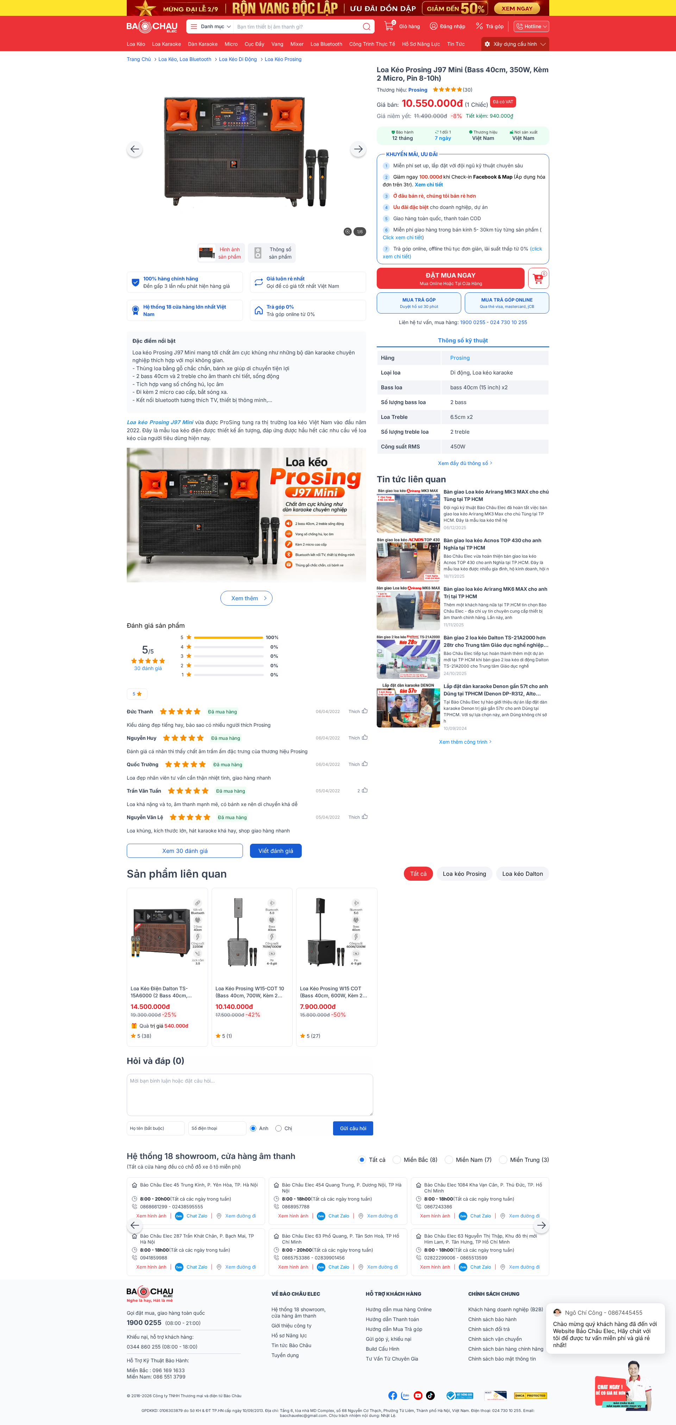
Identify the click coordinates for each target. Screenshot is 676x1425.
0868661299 (153, 1206)
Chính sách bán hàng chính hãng (506, 1349)
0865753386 (296, 1257)
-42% (253, 1014)
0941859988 (153, 1257)
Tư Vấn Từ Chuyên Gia (393, 1359)
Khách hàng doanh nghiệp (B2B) (505, 1309)
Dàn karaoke (203, 44)
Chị (288, 1128)
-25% (169, 1014)
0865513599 (473, 1257)
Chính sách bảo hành (492, 1319)
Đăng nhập (452, 26)
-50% (338, 1014)
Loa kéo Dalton (522, 873)
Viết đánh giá (275, 850)
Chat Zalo (191, 1216)
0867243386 (438, 1206)
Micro (231, 44)
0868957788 (295, 1206)
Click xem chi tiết (402, 237)
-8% (456, 115)
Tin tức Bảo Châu (291, 1345)
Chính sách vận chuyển (495, 1339)
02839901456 (330, 1257)
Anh (263, 1128)
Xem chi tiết (429, 184)
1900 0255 (472, 322)
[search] (366, 26)
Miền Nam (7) (474, 1159)
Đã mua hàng (222, 711)
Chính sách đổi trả (489, 1329)
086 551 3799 (169, 1377)
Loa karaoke (166, 44)
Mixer (296, 44)
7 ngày (443, 138)
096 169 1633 (168, 1370)
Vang (277, 44)
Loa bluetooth (326, 44)
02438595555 (187, 1206)
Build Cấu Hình (382, 1349)
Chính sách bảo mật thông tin (502, 1359)
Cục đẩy (254, 44)
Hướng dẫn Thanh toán (392, 1319)
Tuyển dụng (285, 1355)
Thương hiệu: (402, 90)
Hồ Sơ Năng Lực (421, 44)
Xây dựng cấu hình (515, 44)
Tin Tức (456, 44)
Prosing (460, 357)
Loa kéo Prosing (464, 873)
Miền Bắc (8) (421, 1159)
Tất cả (418, 873)
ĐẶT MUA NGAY (451, 279)
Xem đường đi (240, 1216)
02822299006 (439, 1257)
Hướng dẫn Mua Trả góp (394, 1329)
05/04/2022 (328, 790)
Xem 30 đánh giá (185, 850)
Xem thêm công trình (463, 742)
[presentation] (135, 149)
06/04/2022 (328, 711)
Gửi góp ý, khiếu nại (388, 1339)
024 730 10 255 (508, 322)
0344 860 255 (144, 1347)
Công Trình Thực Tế (372, 44)
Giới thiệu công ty (291, 1325)
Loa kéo (136, 44)
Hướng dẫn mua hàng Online (399, 1309)
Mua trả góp (419, 303)
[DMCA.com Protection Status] (531, 1395)
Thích (354, 711)
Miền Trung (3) (529, 1159)
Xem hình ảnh (151, 1216)
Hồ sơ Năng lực (289, 1335)
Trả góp (495, 26)
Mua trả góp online (507, 303)
